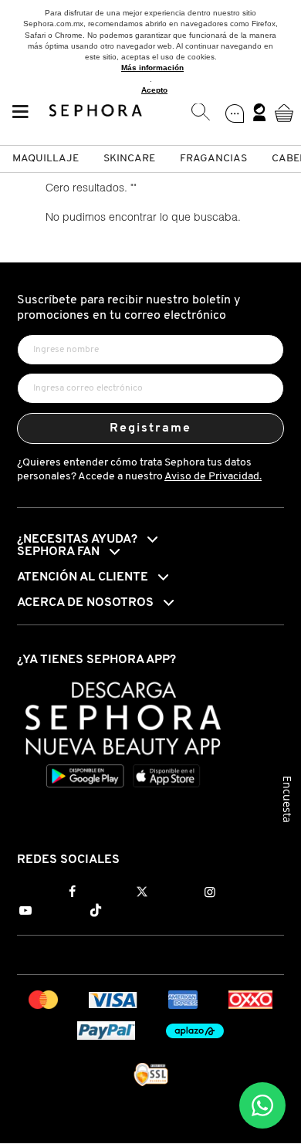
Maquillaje (45, 158)
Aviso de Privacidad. (213, 476)
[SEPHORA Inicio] (96, 113)
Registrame (151, 428)
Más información (152, 67)
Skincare (129, 158)
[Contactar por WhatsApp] (262, 1105)
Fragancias (213, 158)
